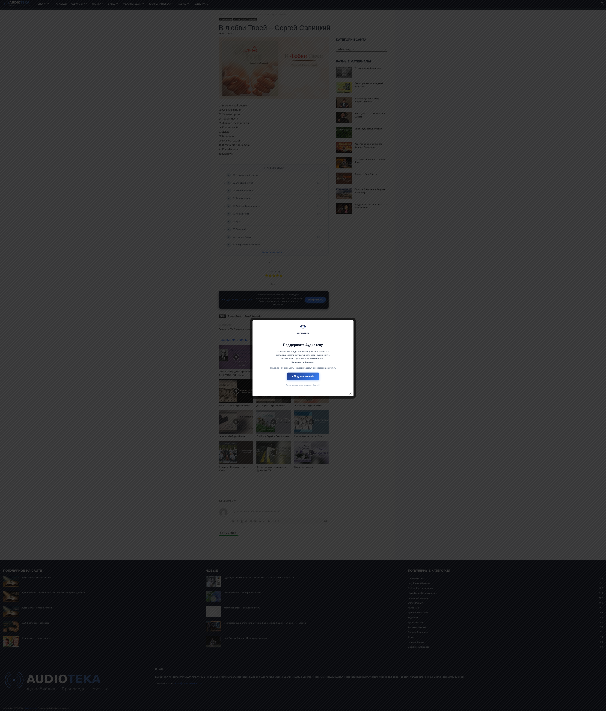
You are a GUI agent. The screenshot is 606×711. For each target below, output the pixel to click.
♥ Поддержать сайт (303, 376)
